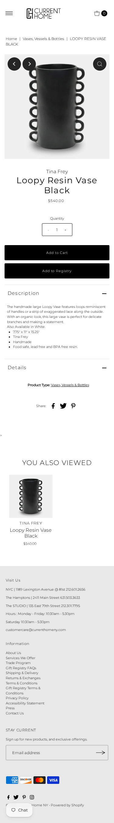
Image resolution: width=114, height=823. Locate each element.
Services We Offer (20, 658)
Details (17, 367)
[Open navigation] (9, 13)
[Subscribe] (100, 752)
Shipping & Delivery (22, 673)
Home (11, 38)
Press (10, 708)
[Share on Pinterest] (73, 405)
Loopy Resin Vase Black (31, 533)
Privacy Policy (17, 698)
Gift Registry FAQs (21, 668)
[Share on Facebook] (53, 405)
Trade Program (18, 663)
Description (24, 293)
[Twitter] (16, 798)
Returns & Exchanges (23, 678)
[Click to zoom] (99, 64)
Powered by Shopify (67, 805)
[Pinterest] (24, 798)
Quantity (57, 218)
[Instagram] (32, 798)
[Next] (29, 64)
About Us (13, 653)
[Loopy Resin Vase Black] (31, 496)
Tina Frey (57, 171)
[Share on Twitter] (63, 405)
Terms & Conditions (21, 683)
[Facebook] (8, 798)
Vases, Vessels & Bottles (43, 38)
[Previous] (14, 64)
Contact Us (15, 713)
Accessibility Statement (25, 703)
